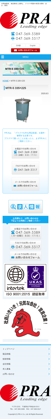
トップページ (8, 349)
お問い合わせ (8, 374)
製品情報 (6, 354)
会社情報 (6, 364)
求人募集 (6, 369)
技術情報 (6, 359)
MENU (26, 57)
